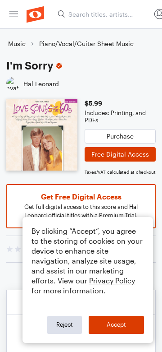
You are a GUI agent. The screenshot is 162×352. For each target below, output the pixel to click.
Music (17, 43)
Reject (64, 324)
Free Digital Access (120, 154)
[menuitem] (13, 14)
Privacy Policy (112, 280)
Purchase (120, 136)
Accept (116, 324)
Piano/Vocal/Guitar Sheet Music (86, 43)
